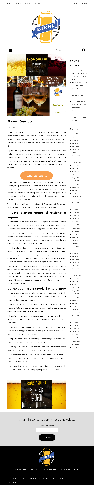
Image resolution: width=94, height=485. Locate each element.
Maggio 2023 (75, 256)
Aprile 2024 (75, 222)
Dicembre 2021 (76, 309)
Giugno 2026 (75, 140)
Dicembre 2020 (76, 347)
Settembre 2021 (76, 319)
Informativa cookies (39, 479)
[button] (84, 50)
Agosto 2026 (75, 134)
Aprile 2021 (75, 335)
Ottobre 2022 (75, 278)
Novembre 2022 (76, 275)
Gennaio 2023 (76, 269)
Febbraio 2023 (76, 266)
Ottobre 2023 (75, 240)
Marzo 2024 (75, 225)
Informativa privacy (16, 479)
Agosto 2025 (75, 171)
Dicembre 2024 (76, 196)
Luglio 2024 (75, 212)
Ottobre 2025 (75, 165)
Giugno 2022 (75, 291)
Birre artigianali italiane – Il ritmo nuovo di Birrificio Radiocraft (79, 86)
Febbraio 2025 (76, 190)
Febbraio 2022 (76, 303)
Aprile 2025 (75, 184)
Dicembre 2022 (76, 272)
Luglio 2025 (75, 174)
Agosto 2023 (75, 247)
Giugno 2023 (75, 253)
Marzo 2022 (75, 300)
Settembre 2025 (76, 168)
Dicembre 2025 (76, 159)
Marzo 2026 (75, 149)
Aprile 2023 (75, 259)
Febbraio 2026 (76, 153)
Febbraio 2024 (76, 228)
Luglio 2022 (75, 287)
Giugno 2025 (75, 178)
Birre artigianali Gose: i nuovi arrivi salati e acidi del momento (79, 104)
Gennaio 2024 (76, 231)
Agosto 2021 (75, 322)
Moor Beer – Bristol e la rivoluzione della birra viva (79, 95)
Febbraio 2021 (76, 341)
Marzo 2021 (75, 338)
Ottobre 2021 (75, 316)
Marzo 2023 (75, 262)
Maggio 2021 (75, 331)
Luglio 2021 (75, 325)
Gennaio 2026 (76, 156)
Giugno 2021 (75, 328)
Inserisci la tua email (47, 425)
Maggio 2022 (75, 294)
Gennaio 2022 (76, 306)
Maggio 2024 (76, 218)
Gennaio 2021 (76, 344)
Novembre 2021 (76, 313)
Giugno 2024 (76, 215)
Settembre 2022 (76, 281)
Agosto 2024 (75, 209)
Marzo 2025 (75, 187)
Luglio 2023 (75, 250)
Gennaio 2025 (76, 193)
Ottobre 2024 (76, 203)
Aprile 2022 (75, 297)
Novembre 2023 (76, 237)
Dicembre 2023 (76, 234)
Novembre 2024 (77, 200)
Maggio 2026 (75, 143)
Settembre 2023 (76, 243)
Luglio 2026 (75, 137)
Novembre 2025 (76, 162)
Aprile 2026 (75, 146)
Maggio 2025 (75, 181)
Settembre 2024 (77, 206)
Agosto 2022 (75, 284)
